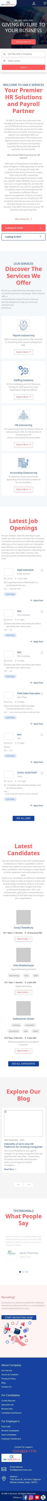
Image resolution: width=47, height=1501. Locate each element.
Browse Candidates (10, 1430)
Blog (3, 1382)
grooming (13, 1031)
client (35, 1031)
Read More (9, 1169)
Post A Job (6, 1426)
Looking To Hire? (13, 236)
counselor (29, 1025)
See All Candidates (23, 1063)
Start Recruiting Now (19, 1317)
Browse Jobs (7, 1408)
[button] (20, 1271)
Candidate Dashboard (11, 1413)
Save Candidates (8, 1434)
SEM (36, 975)
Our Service (6, 1370)
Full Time (10, 594)
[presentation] (18, 1185)
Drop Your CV (24, 42)
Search (23, 67)
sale (25, 1031)
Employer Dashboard (11, 1438)
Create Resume (8, 1400)
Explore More (22, 352)
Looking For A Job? (14, 228)
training (16, 1025)
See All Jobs (23, 818)
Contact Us (6, 1386)
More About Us (22, 219)
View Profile (22, 939)
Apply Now (38, 600)
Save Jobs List (7, 1404)
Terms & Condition (9, 1374)
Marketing (14, 975)
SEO (26, 975)
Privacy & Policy (8, 1378)
